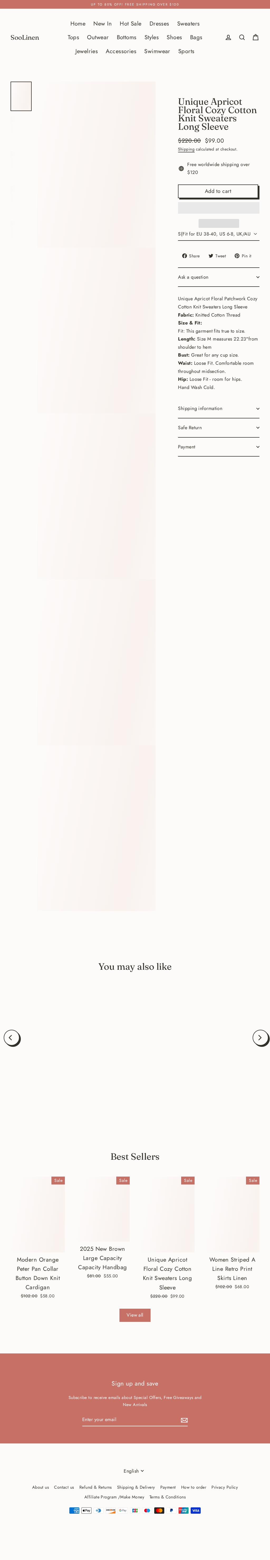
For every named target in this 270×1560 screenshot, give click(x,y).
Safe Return (190, 427)
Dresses (159, 23)
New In (102, 23)
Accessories (121, 51)
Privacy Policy (224, 1487)
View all (135, 1315)
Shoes (174, 37)
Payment (186, 446)
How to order (193, 1487)
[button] (218, 208)
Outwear (98, 37)
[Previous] (12, 1038)
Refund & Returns (95, 1487)
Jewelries (86, 51)
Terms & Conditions (168, 1497)
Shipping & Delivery (136, 1487)
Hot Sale (131, 23)
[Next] (260, 1038)
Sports (186, 51)
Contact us (64, 1487)
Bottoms (127, 37)
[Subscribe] (183, 1419)
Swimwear (157, 51)
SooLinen (25, 37)
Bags (196, 37)
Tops (73, 37)
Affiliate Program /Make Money (114, 1497)
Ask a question (193, 277)
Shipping (186, 149)
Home (78, 23)
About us (40, 1487)
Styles (151, 37)
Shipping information (200, 408)
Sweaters (188, 23)
